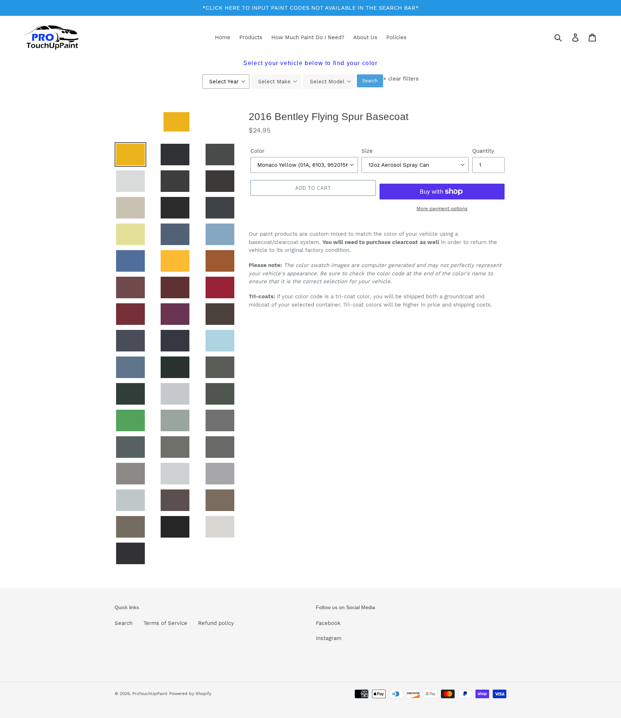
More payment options (442, 208)
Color (257, 151)
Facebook (328, 623)
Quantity (483, 151)
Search (370, 80)
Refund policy (216, 623)
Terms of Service (165, 623)
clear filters (401, 78)
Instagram (328, 638)
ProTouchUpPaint (149, 693)
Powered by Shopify (190, 693)
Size (367, 151)
